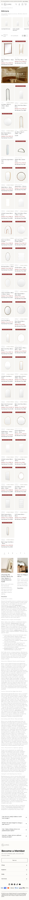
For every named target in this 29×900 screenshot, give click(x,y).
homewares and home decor (13, 806)
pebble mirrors (18, 630)
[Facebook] (12, 884)
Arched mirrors (8, 648)
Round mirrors (15, 623)
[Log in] (19, 4)
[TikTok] (17, 884)
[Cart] (25, 4)
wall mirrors (18, 605)
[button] (2, 4)
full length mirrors (11, 606)
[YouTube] (20, 884)
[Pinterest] (14, 884)
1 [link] (4, 553)
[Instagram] (9, 884)
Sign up (14, 860)
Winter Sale (6, 1)
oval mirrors (18, 709)
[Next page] (24, 553)
